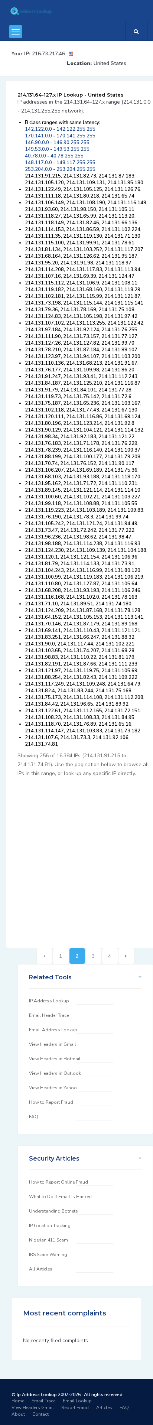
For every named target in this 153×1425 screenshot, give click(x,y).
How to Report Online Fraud (58, 1182)
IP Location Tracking (50, 1226)
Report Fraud (75, 1408)
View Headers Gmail (33, 1408)
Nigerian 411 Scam (48, 1240)
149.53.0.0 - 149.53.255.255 (57, 149)
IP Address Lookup (49, 1001)
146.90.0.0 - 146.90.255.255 (57, 142)
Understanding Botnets (53, 1211)
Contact (40, 1414)
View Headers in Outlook (55, 1073)
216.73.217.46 (48, 53)
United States (110, 63)
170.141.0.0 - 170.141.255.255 (60, 136)
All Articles (40, 1269)
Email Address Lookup (53, 1030)
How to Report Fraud (51, 1102)
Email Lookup (77, 1401)
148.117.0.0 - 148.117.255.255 (60, 162)
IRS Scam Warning (48, 1255)
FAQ (33, 1117)
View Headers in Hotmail (55, 1059)
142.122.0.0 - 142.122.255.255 (60, 129)
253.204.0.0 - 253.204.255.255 (60, 169)
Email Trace (43, 1401)
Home (18, 1401)
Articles (104, 1408)
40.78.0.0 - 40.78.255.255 (54, 156)
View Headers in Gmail (52, 1044)
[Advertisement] (76, 858)
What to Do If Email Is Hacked (60, 1197)
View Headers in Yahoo (53, 1088)
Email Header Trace (49, 1015)
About (18, 1414)
